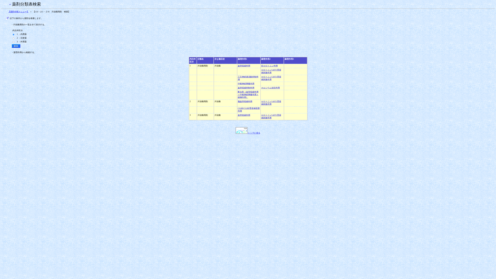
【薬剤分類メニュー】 (18, 12)
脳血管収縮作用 (245, 101)
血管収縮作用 (244, 66)
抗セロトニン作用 (269, 66)
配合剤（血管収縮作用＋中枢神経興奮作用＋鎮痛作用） (248, 94)
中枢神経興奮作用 (246, 84)
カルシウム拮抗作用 (270, 88)
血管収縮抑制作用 (246, 88)
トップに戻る (253, 133)
